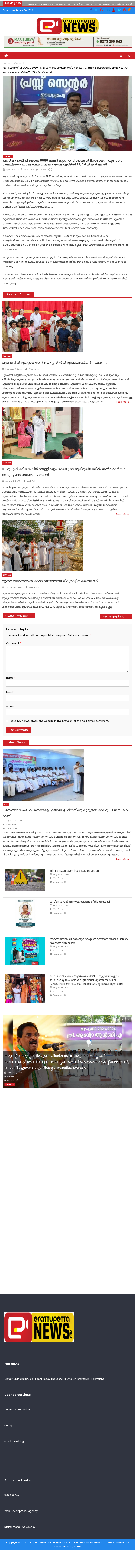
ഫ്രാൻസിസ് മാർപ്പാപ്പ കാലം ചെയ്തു (21, 615)
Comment (13, 643)
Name (10, 678)
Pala (6, 804)
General (8, 156)
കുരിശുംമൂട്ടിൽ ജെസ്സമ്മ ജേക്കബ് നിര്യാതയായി (80, 901)
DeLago (9, 1425)
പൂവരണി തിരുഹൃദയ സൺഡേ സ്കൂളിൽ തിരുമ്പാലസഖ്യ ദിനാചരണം (54, 362)
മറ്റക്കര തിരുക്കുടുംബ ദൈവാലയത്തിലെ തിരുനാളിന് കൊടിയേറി (50, 581)
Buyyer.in (70, 1379)
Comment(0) (45, 169)
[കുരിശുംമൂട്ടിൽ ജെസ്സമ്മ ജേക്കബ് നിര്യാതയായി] (25, 913)
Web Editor (29, 169)
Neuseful (57, 1379)
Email (10, 692)
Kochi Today (42, 1379)
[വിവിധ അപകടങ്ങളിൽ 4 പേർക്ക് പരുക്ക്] (25, 880)
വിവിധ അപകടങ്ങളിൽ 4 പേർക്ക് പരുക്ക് (74, 871)
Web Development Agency (21, 1511)
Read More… (123, 402)
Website (11, 706)
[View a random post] (129, 55)
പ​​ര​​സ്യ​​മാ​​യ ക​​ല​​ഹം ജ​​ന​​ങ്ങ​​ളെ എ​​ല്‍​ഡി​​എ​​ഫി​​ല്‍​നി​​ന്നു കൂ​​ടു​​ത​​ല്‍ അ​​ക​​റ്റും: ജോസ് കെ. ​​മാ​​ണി (79, 3)
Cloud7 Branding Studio (18, 1379)
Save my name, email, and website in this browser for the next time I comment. (60, 721)
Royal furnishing (14, 1441)
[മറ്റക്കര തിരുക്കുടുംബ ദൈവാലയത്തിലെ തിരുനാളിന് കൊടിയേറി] (67, 545)
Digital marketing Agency (19, 1527)
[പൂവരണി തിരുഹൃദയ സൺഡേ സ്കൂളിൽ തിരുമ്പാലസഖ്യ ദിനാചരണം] (67, 326)
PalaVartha (97, 1379)
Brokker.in (83, 1379)
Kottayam (18, 1184)
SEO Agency (11, 1495)
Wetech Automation (17, 1409)
